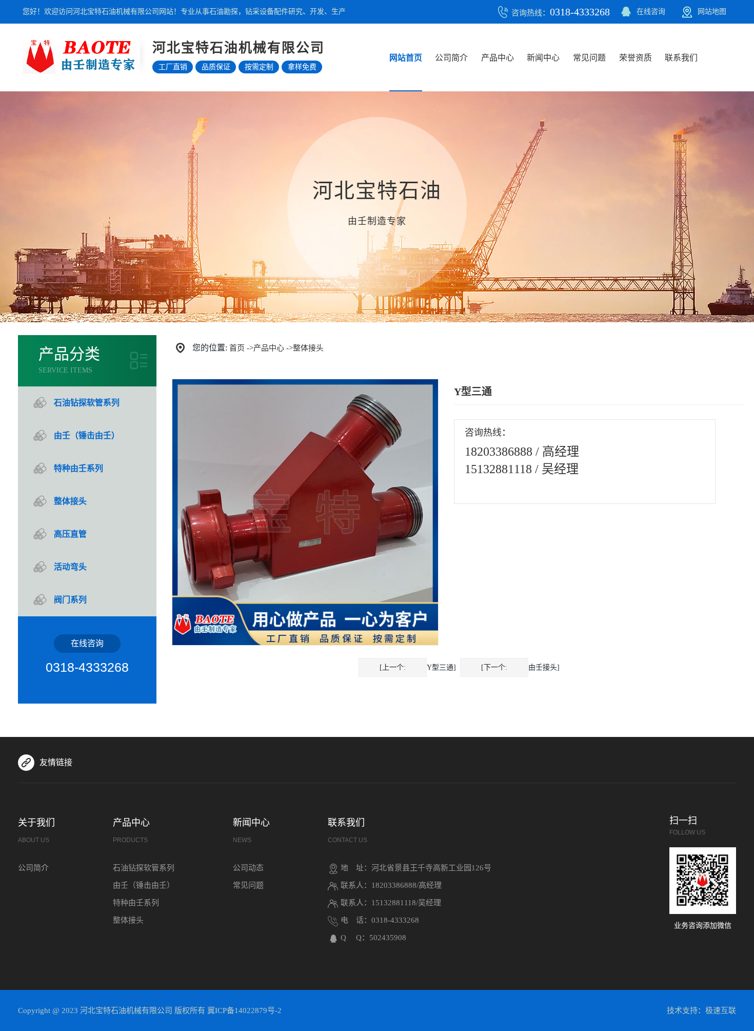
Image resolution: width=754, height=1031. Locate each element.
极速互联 (720, 1010)
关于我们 (36, 831)
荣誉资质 (635, 57)
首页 (237, 348)
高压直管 (70, 534)
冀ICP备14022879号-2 (244, 1010)
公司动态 (248, 868)
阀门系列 (70, 599)
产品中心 (497, 57)
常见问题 (589, 57)
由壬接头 (542, 667)
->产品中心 (265, 348)
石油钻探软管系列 (87, 402)
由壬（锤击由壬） (87, 435)
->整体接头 (305, 348)
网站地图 (712, 11)
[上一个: (393, 667)
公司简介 (451, 57)
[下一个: (494, 667)
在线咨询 (651, 11)
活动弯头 (70, 566)
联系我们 (681, 57)
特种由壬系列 (78, 468)
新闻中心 (543, 57)
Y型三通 (440, 667)
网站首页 (405, 57)
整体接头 (70, 501)
